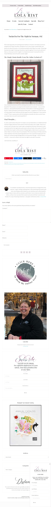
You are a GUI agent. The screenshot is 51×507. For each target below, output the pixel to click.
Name (4, 225)
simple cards (21, 164)
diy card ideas (24, 163)
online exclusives (11, 164)
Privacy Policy (27, 496)
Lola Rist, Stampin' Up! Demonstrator (25, 13)
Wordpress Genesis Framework (26, 497)
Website (4, 238)
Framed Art (36, 163)
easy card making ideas (30, 163)
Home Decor (40, 163)
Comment (5, 208)
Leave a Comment (29, 39)
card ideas (10, 163)
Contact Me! (43, 196)
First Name (25, 373)
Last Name (25, 379)
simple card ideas (16, 164)
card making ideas (19, 163)
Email (4, 231)
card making (14, 163)
